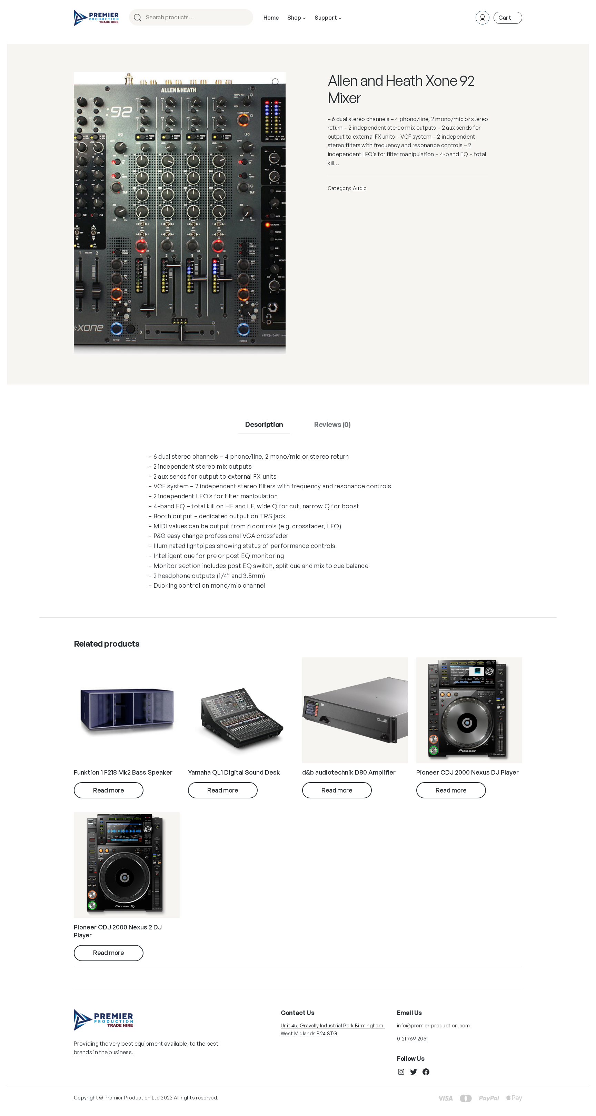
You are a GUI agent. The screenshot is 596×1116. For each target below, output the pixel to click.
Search (245, 18)
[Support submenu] (340, 18)
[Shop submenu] (304, 18)
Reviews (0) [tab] (332, 424)
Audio (360, 188)
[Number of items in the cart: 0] (508, 18)
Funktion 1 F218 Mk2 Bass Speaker (123, 772)
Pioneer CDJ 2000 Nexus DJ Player (467, 772)
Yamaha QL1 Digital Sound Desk (234, 772)
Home (271, 17)
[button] (275, 82)
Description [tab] (264, 424)
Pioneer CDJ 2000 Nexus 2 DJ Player (118, 931)
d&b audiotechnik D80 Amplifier (349, 772)
